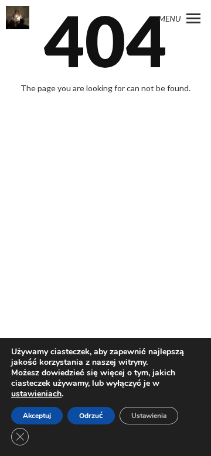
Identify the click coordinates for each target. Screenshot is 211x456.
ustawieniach (36, 394)
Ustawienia (148, 415)
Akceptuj (37, 415)
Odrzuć (91, 415)
